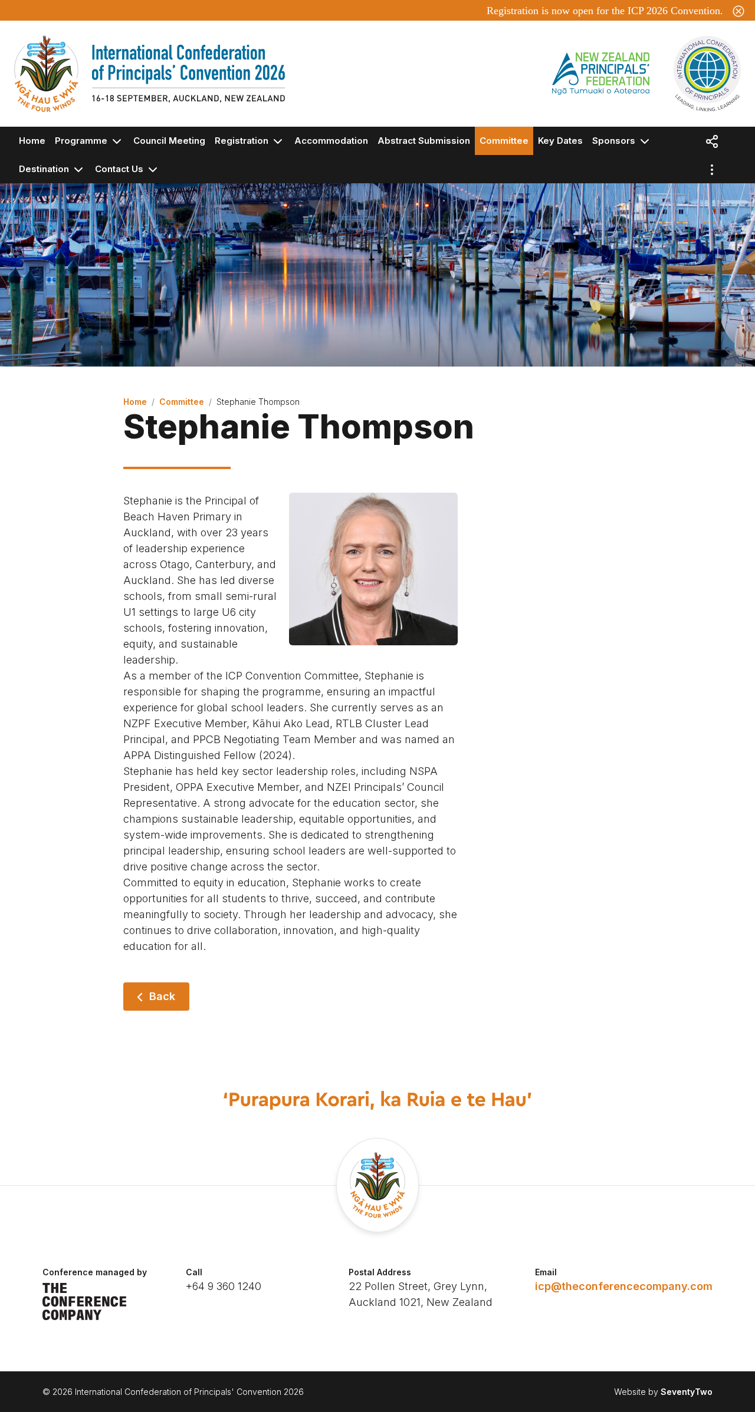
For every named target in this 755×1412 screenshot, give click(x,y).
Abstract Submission (424, 140)
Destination (45, 168)
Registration (243, 140)
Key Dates (560, 140)
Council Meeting (169, 140)
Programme (82, 140)
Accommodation (331, 140)
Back (162, 996)
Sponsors (615, 140)
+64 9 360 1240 (223, 1286)
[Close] (738, 10)
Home (32, 140)
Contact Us (120, 168)
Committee (504, 140)
